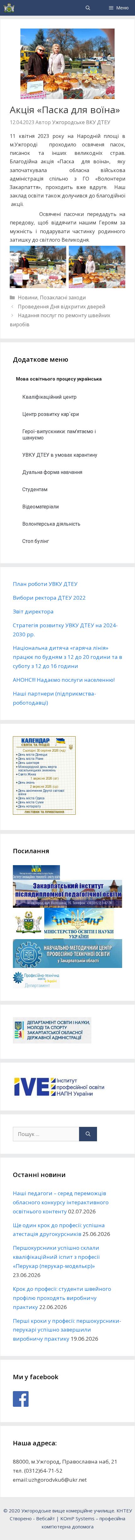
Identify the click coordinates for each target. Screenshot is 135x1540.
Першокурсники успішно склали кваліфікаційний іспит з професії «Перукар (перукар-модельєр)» (56, 1256)
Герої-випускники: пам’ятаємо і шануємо (59, 434)
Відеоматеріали (40, 507)
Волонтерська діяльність (51, 524)
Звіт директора (33, 611)
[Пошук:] (46, 1134)
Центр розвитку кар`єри (50, 414)
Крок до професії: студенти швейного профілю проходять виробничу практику (62, 1298)
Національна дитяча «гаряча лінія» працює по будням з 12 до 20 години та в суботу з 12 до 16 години (67, 657)
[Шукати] (88, 1134)
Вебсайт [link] (45, 1518)
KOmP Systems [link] (77, 1518)
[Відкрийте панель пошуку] (88, 8)
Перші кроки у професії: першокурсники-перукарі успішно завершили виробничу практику (67, 1330)
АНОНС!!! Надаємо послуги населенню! (64, 679)
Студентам (34, 489)
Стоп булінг (35, 541)
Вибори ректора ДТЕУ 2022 (49, 597)
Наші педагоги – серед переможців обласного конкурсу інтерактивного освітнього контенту (61, 1202)
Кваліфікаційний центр (49, 397)
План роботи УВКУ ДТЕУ (45, 583)
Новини (27, 297)
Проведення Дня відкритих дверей (61, 306)
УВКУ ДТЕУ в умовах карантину (59, 455)
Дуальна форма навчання (52, 472)
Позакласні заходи (63, 297)
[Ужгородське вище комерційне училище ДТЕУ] (9, 8)
